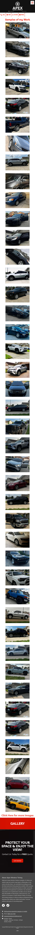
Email (22, 14)
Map (9, 14)
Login (17, 930)
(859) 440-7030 (11, 913)
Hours (16, 14)
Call (3, 14)
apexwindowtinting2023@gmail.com (13, 916)
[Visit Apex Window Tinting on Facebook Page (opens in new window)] (3, 905)
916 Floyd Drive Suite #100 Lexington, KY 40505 (15, 911)
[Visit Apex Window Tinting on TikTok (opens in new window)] (7, 905)
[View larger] (17, 30)
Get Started (17, 861)
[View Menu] (32, 2)
